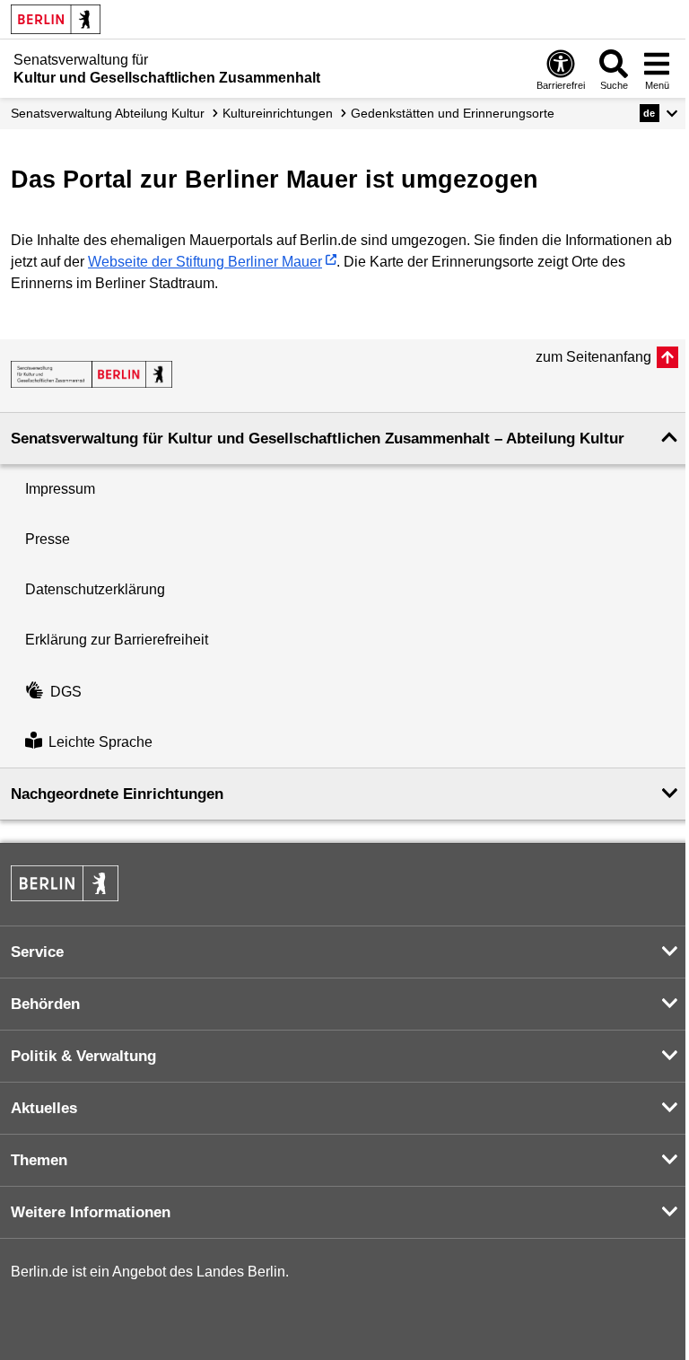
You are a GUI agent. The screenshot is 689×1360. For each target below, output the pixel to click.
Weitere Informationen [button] (90, 1212)
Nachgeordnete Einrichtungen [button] (117, 794)
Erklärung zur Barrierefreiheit (116, 639)
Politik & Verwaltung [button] (83, 1056)
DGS (66, 691)
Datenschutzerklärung (95, 589)
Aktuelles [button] (44, 1108)
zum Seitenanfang (593, 356)
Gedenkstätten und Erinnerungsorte (452, 113)
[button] (659, 113)
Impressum (60, 488)
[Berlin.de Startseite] (55, 19)
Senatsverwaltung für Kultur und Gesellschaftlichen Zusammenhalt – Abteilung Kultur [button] (317, 438)
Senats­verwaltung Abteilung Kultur (108, 113)
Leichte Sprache (100, 742)
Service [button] (37, 952)
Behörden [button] (45, 1004)
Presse (47, 539)
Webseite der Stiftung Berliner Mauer (205, 261)
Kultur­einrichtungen (277, 113)
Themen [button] (39, 1160)
